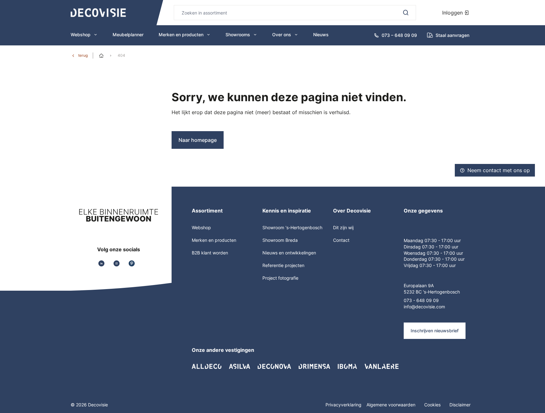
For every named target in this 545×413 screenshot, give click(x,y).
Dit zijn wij (343, 227)
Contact (341, 240)
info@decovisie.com (424, 306)
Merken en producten (181, 34)
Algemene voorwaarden (391, 404)
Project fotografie (280, 278)
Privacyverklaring (343, 404)
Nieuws (321, 34)
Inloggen (453, 12)
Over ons (281, 34)
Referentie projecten (283, 265)
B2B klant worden (210, 252)
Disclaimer (460, 404)
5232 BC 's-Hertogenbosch (432, 291)
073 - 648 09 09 (421, 300)
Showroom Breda (280, 240)
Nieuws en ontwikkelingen (289, 252)
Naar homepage (198, 140)
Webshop (81, 34)
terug (83, 55)
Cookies (433, 404)
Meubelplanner (128, 34)
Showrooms (238, 34)
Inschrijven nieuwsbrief (435, 330)
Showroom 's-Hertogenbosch (292, 227)
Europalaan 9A (419, 285)
